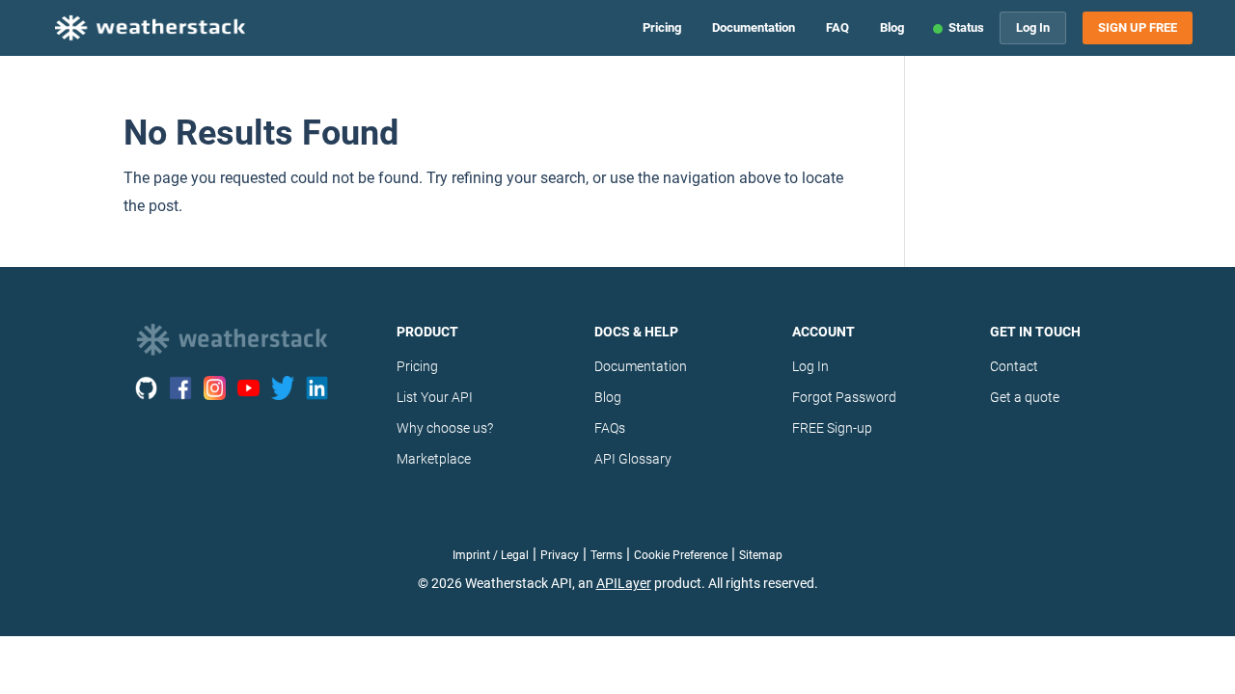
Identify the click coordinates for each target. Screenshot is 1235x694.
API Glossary (633, 459)
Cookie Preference (680, 555)
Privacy (559, 555)
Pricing (662, 27)
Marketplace (434, 459)
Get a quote (1024, 397)
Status (966, 27)
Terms (606, 555)
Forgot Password (844, 397)
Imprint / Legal (491, 555)
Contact (1014, 366)
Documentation (753, 27)
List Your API (435, 397)
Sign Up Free (1137, 28)
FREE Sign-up (832, 428)
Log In (1033, 27)
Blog (892, 27)
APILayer (623, 583)
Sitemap (760, 555)
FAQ (837, 27)
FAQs (609, 428)
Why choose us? (445, 428)
